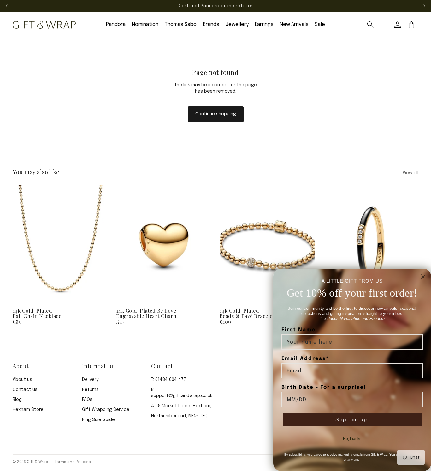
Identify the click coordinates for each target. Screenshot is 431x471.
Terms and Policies (73, 462)
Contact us (25, 390)
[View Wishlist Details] (384, 25)
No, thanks (352, 439)
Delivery (90, 379)
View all (410, 173)
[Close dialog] (423, 276)
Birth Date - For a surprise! (323, 387)
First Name (298, 330)
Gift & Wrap (37, 462)
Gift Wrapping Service (105, 409)
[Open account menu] (397, 25)
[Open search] (370, 25)
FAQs (87, 399)
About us (22, 379)
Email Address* (305, 358)
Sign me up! (352, 419)
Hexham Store (28, 409)
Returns (90, 390)
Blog (17, 399)
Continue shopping (215, 114)
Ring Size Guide (98, 420)
